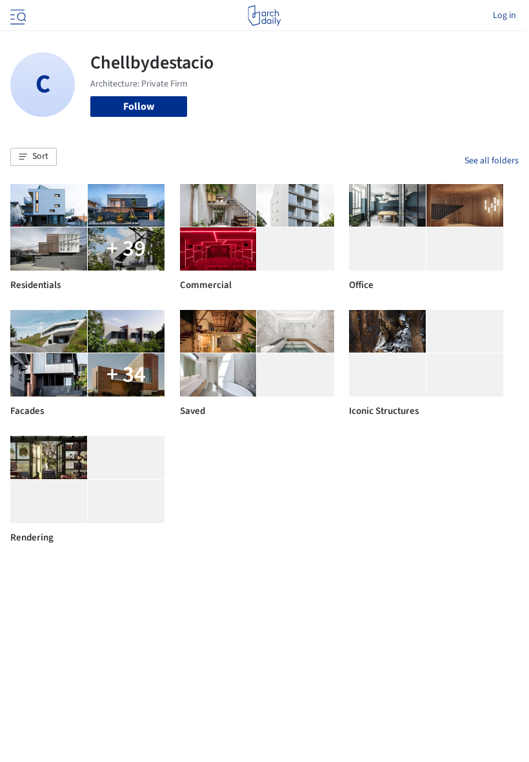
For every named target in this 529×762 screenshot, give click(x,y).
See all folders (491, 160)
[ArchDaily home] (264, 15)
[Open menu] (17, 15)
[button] (33, 157)
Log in (504, 15)
